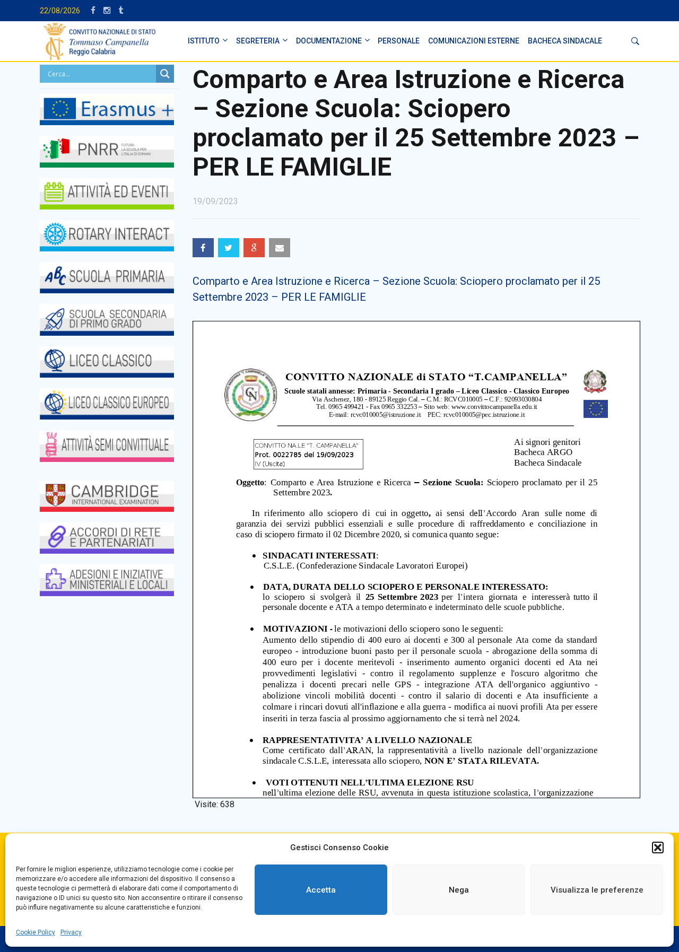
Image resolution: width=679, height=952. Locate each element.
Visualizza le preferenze (597, 890)
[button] (657, 847)
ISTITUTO (204, 41)
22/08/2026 (60, 10)
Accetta (321, 890)
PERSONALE (399, 41)
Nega (459, 890)
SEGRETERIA (258, 41)
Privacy (71, 932)
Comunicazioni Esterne (473, 41)
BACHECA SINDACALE (565, 41)
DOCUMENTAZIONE (329, 41)
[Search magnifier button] (165, 74)
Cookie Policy (35, 932)
